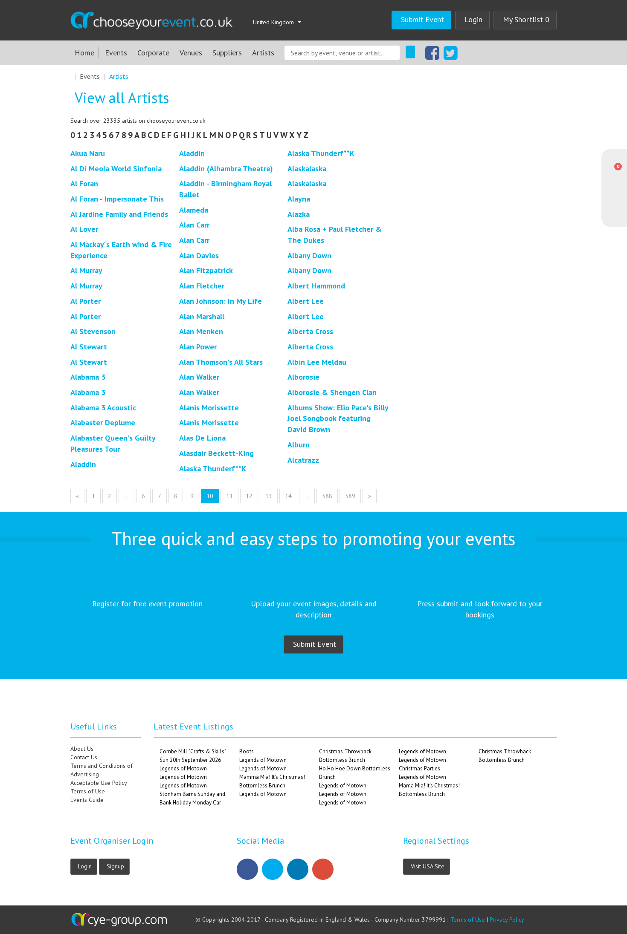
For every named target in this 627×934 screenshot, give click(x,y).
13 (268, 496)
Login (473, 19)
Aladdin (83, 464)
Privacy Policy (507, 919)
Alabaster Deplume (102, 422)
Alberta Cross (310, 331)
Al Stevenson (93, 331)
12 (249, 496)
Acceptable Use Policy (98, 783)
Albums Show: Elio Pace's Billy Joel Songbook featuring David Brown (337, 418)
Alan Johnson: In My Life (220, 301)
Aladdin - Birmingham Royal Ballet (225, 189)
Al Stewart (88, 347)
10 (209, 496)
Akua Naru (87, 153)
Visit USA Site (427, 866)
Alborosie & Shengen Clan (332, 392)
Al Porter (85, 301)
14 (288, 496)
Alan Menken (201, 331)
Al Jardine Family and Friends (119, 214)
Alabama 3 (87, 377)
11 (229, 496)
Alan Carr (194, 225)
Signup (115, 866)
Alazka (298, 214)
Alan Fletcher (201, 286)
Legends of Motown (183, 768)
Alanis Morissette (209, 407)
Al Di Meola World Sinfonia (116, 168)
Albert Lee (305, 301)
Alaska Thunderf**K (212, 468)
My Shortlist (526, 19)
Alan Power (198, 347)
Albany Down (309, 255)
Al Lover (84, 229)
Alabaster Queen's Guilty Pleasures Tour (112, 443)
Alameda (193, 210)
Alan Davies (199, 255)
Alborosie (303, 377)
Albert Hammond (316, 286)
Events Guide (87, 800)
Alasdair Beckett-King (216, 453)
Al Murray (86, 270)
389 (350, 496)
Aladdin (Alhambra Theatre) (226, 168)
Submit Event (422, 19)
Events (116, 53)
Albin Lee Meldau (316, 362)
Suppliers (227, 53)
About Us (81, 748)
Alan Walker (199, 377)
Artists (263, 53)
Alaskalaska (306, 168)
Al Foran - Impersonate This (117, 199)
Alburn (298, 445)
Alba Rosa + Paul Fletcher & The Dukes (334, 234)
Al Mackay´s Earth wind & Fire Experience (121, 249)
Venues (191, 53)
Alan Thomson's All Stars (221, 362)
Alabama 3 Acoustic (103, 407)
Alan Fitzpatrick (206, 270)
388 (327, 496)
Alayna (298, 199)
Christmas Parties (419, 768)
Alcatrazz (303, 460)
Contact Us (83, 757)
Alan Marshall (201, 316)
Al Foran (84, 183)
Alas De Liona (202, 438)
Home (84, 53)
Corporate (153, 53)
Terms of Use (87, 791)
